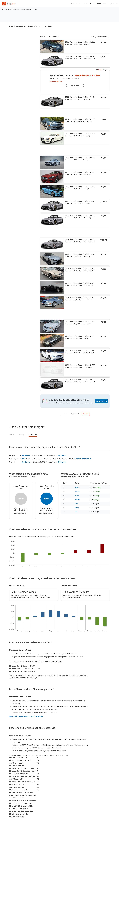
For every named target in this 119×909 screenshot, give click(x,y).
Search (12, 434)
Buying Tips (33, 434)
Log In (114, 4)
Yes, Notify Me (101, 401)
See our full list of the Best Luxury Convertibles (26, 716)
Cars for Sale (75, 4)
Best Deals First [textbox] (102, 36)
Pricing (21, 434)
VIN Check (100, 4)
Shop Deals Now (75, 85)
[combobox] (103, 36)
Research (88, 4)
